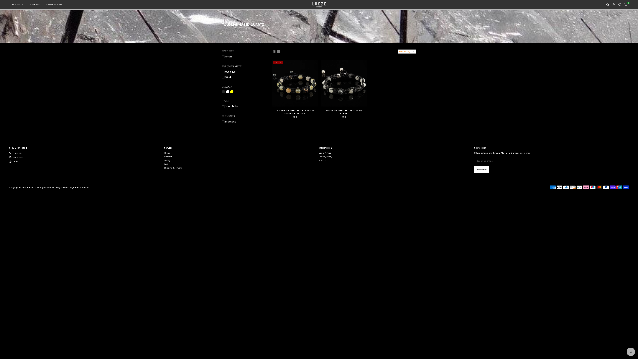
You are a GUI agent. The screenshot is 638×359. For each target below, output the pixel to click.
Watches (35, 4)
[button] (626, 5)
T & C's (322, 160)
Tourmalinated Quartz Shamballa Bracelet (344, 112)
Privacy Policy (325, 156)
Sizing (167, 160)
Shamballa (231, 106)
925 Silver (231, 71)
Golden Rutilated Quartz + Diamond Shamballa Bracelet (295, 112)
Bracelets (17, 4)
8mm (228, 56)
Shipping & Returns (173, 168)
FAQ (166, 164)
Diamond (230, 121)
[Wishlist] (620, 5)
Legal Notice (325, 153)
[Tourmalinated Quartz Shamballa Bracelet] (344, 83)
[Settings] (614, 5)
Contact (168, 156)
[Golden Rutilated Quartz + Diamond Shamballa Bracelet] (295, 83)
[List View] (278, 51)
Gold (228, 77)
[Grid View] (274, 51)
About (167, 153)
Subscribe (482, 169)
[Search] (608, 5)
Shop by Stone (54, 4)
